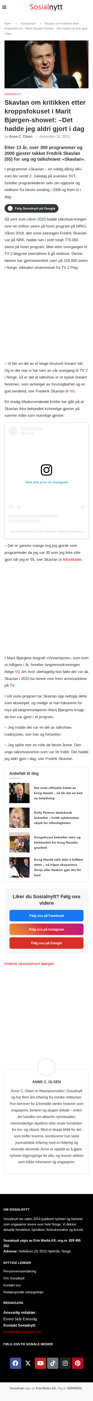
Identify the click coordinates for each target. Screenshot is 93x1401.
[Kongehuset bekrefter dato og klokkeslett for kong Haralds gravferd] (19, 842)
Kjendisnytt (28, 23)
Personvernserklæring (19, 1271)
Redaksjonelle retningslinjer (23, 1292)
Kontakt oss (12, 1285)
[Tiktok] (52, 1363)
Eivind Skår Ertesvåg (20, 1319)
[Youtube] (40, 1363)
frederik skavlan (18, 964)
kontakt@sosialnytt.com (22, 1332)
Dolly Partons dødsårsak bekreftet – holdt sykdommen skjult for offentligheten (56, 818)
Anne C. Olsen (21, 136)
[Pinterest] (77, 1363)
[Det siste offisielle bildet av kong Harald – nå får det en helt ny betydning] (19, 793)
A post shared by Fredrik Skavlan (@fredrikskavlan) (46, 531)
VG (72, 391)
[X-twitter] (28, 1363)
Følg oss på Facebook (46, 916)
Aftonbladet (72, 559)
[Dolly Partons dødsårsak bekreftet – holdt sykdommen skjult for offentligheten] (19, 818)
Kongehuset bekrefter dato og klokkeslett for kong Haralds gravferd (57, 842)
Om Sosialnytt (16, 1209)
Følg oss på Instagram (46, 929)
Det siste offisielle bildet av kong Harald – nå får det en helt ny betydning (58, 793)
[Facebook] (15, 1363)
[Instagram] (65, 1363)
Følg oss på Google (46, 943)
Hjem (8, 23)
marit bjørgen (43, 964)
